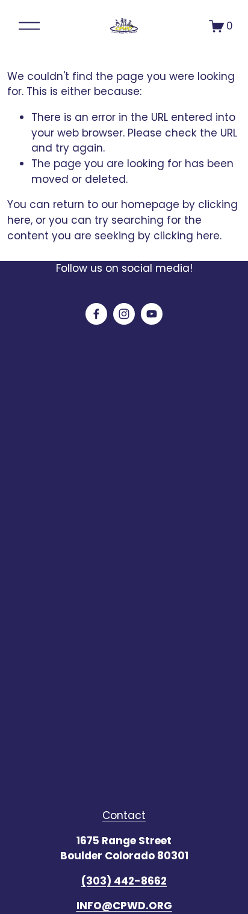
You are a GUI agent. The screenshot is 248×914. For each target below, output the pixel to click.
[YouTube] (152, 314)
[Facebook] (96, 314)
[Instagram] (124, 314)
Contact (124, 815)
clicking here (186, 235)
